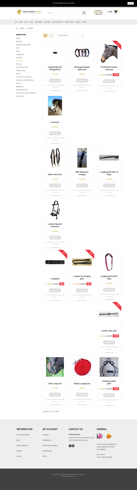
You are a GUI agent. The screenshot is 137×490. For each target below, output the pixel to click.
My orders (46, 435)
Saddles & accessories (24, 80)
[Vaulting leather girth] (109, 367)
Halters (47, 22)
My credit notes (47, 451)
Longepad (55, 279)
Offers (45, 456)
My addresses (47, 440)
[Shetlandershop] (29, 12)
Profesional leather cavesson (109, 68)
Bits (26, 22)
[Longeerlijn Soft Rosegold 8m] (55, 53)
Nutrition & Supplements (26, 93)
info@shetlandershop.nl (80, 440)
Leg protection (57, 22)
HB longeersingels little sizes (82, 68)
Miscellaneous (22, 90)
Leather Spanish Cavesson (55, 225)
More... (85, 22)
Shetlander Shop (111, 444)
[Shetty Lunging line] (82, 367)
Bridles (19, 41)
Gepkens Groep (72, 476)
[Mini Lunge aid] (55, 367)
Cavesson (55, 122)
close (131, 3)
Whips (18, 83)
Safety (78, 22)
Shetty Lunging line (82, 383)
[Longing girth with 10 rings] (109, 157)
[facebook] (70, 447)
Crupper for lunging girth (82, 277)
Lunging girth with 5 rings (109, 277)
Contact (19, 456)
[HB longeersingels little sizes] (82, 53)
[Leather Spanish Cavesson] (55, 210)
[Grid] (45, 35)
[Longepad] (55, 262)
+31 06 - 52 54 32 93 (82, 437)
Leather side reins (109, 331)
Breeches (19, 86)
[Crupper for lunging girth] (82, 262)
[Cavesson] (55, 105)
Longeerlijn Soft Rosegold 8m (55, 68)
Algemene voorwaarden (78, 474)
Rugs (31, 22)
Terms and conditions (23, 435)
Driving (19, 64)
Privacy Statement (22, 445)
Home (21, 28)
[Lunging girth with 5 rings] (109, 262)
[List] (51, 35)
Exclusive (20, 96)
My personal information (50, 445)
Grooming (38, 22)
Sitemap (19, 451)
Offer (21, 22)
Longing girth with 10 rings (109, 173)
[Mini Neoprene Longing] (82, 157)
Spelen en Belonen (23, 45)
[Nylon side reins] (55, 157)
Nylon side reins (55, 174)
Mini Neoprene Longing (82, 173)
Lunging (19, 61)
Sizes (18, 440)
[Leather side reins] (109, 314)
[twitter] (73, 447)
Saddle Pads (69, 22)
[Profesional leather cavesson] (109, 53)
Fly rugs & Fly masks (24, 77)
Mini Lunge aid (55, 383)
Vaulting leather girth (109, 382)
